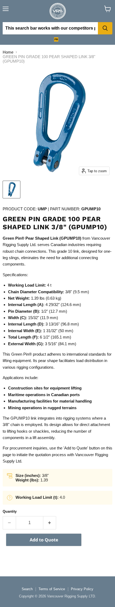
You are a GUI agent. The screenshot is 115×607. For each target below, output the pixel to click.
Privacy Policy (82, 589)
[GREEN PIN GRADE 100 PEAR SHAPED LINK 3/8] (11, 189)
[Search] (105, 28)
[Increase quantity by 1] (49, 522)
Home (8, 52)
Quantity (10, 511)
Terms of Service (52, 589)
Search (27, 589)
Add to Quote (44, 540)
